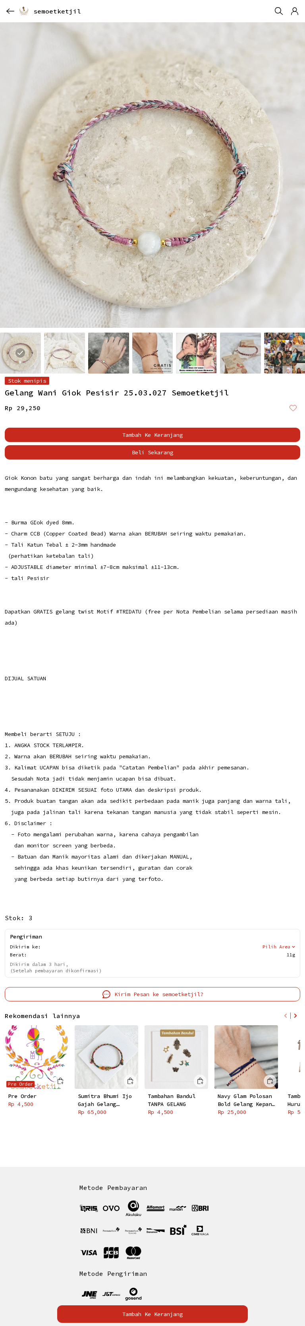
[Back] (10, 11)
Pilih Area (276, 947)
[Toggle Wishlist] (293, 408)
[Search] (279, 11)
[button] (295, 11)
